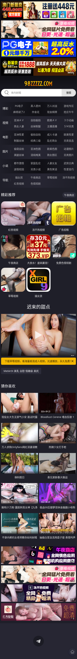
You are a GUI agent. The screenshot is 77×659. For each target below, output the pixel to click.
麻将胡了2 (19, 112)
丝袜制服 (36, 126)
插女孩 (19, 177)
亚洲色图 (36, 149)
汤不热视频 (68, 177)
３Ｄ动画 (69, 120)
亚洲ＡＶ (19, 120)
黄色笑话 (52, 169)
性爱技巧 (69, 169)
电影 (5, 137)
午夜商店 (36, 177)
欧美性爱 (69, 134)
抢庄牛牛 (69, 112)
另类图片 (69, 155)
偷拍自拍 (36, 134)
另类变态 (69, 140)
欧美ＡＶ (52, 120)
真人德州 (36, 106)
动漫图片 (69, 149)
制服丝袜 (19, 140)
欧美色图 (52, 149)
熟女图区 (52, 155)
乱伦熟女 (52, 140)
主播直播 (52, 126)
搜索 (68, 92)
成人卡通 (52, 134)
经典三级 (36, 140)
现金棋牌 (52, 112)
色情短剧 (36, 183)
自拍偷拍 (36, 120)
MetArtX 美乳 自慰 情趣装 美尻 (21, 371)
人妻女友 (52, 163)
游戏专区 (69, 106)
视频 (5, 123)
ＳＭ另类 (69, 126)
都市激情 (19, 163)
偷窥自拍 (19, 149)
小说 (5, 166)
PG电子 (19, 106)
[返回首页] (72, 651)
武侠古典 (69, 163)
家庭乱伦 (36, 163)
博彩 (5, 108)
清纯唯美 (36, 155)
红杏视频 (19, 183)
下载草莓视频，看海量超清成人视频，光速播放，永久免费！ (38, 361)
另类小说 (36, 169)
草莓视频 (52, 177)
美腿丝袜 (19, 155)
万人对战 (52, 106)
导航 (5, 180)
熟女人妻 (19, 126)
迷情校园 (19, 169)
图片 (5, 151)
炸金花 (35, 112)
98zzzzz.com (38, 83)
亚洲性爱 (19, 134)
